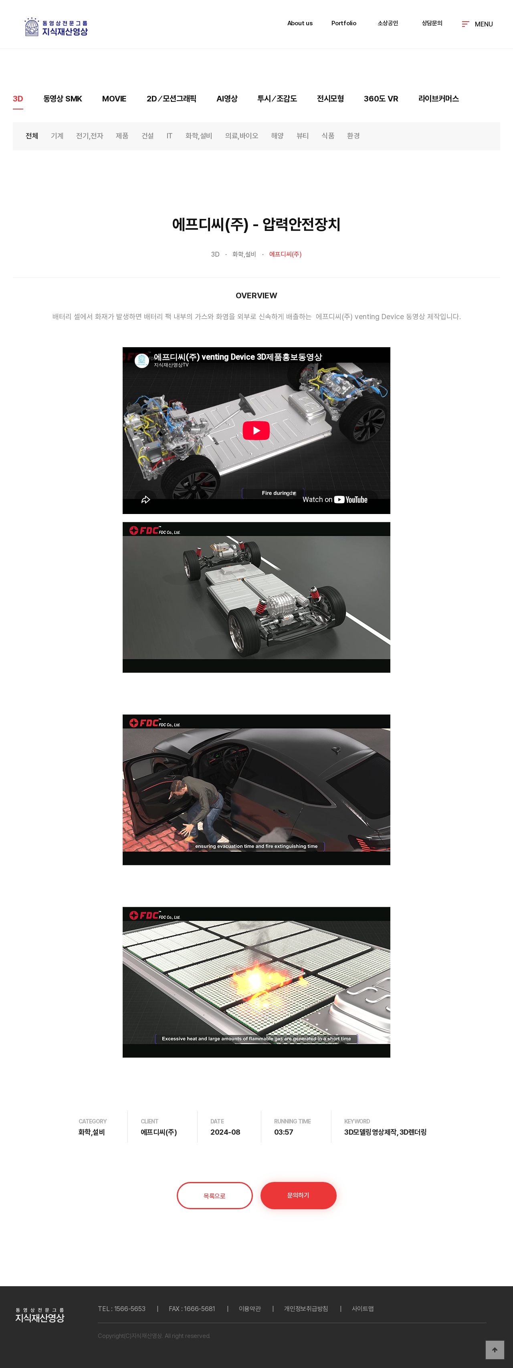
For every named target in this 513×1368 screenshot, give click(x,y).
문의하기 (298, 1195)
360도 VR (381, 98)
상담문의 (432, 23)
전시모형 (330, 98)
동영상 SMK (63, 98)
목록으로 (214, 1196)
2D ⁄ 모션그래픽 (171, 98)
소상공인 (388, 23)
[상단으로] (495, 1350)
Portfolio (343, 23)
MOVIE (114, 98)
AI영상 (226, 98)
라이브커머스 (438, 98)
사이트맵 (363, 1309)
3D (18, 98)
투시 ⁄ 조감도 (277, 98)
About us (300, 23)
